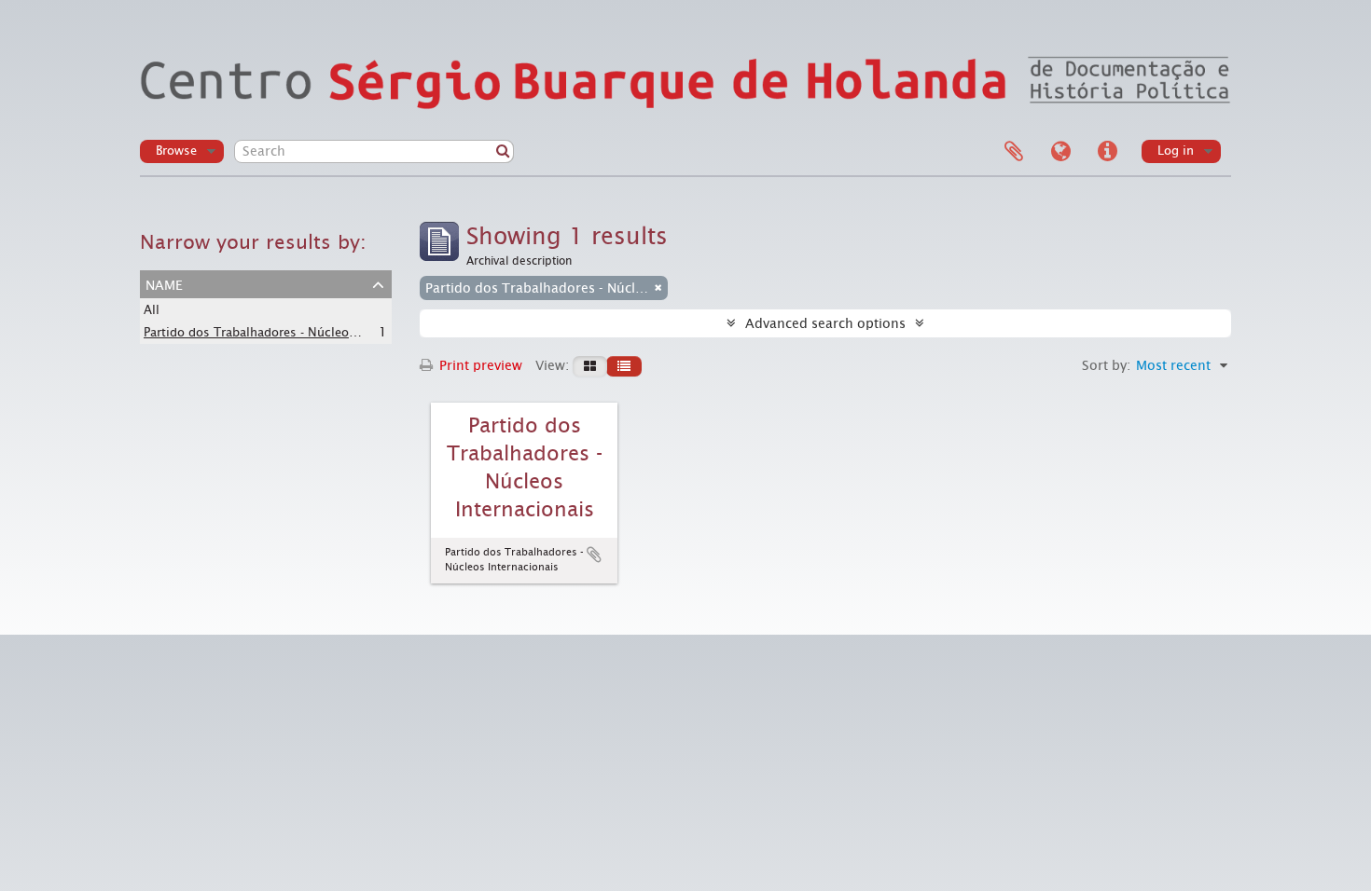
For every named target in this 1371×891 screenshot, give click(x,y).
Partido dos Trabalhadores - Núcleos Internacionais (293, 331)
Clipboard (1013, 152)
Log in (1175, 151)
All (151, 310)
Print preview (479, 365)
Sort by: (1106, 365)
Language (1060, 152)
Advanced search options (825, 323)
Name (164, 283)
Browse (176, 151)
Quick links (1107, 152)
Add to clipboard (594, 554)
